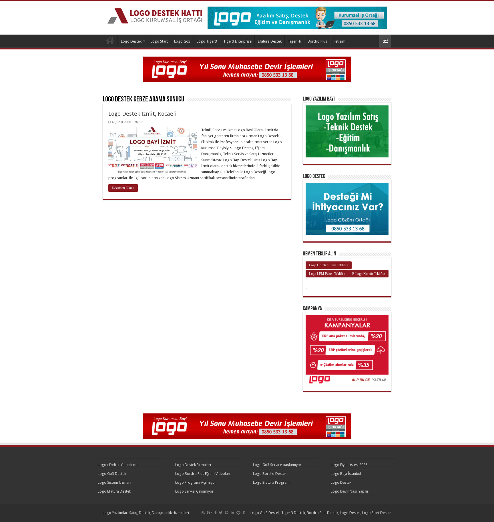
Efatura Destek (270, 41)
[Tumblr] (244, 512)
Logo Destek (110, 41)
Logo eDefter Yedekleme (118, 465)
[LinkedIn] (232, 512)
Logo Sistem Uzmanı (114, 482)
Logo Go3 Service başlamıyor (277, 465)
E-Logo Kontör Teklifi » (368, 274)
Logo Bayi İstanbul (346, 473)
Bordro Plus (317, 41)
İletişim (339, 41)
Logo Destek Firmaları (193, 465)
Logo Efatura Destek (114, 491)
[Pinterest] (226, 512)
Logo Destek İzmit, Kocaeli (142, 113)
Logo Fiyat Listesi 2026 (349, 465)
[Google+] (209, 512)
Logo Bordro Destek (269, 473)
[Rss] (203, 512)
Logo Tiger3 (207, 41)
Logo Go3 (182, 41)
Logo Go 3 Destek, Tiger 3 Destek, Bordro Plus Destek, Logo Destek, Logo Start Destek (320, 513)
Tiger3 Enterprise (237, 41)
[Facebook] (215, 512)
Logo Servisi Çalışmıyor (194, 491)
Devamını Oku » (123, 188)
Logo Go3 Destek (112, 473)
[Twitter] (220, 512)
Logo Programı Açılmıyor (195, 482)
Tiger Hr (294, 41)
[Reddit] (238, 512)
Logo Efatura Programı (271, 482)
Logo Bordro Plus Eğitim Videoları (202, 473)
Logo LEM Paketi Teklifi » (327, 274)
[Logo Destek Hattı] (155, 15)
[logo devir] (247, 69)
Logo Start (159, 41)
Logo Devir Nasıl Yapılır (349, 491)
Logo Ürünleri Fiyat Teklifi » (328, 265)
